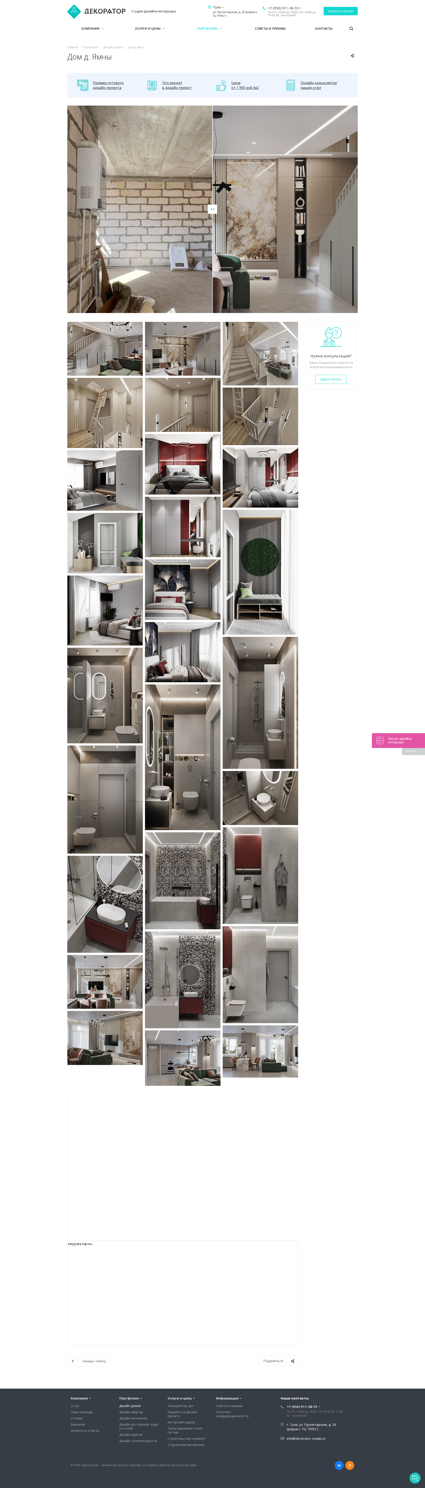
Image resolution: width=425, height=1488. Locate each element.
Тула (216, 7)
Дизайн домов (130, 1406)
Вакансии (78, 1424)
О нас (75, 1406)
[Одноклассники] (349, 1465)
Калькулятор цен (180, 1406)
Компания (90, 28)
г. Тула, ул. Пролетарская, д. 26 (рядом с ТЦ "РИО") (311, 1426)
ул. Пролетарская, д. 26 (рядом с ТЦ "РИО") (235, 14)
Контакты (323, 28)
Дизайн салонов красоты (138, 1441)
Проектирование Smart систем (185, 1430)
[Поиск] (351, 28)
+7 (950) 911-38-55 (283, 8)
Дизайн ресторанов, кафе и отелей (138, 1426)
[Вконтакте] (339, 1465)
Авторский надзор (181, 1422)
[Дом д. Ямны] (105, 349)
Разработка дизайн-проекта (183, 1414)
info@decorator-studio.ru (306, 1438)
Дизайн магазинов (133, 1418)
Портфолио (208, 28)
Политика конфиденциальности (232, 1414)
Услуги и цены (148, 28)
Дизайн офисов (131, 1434)
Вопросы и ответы (85, 1430)
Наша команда (82, 1412)
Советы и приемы (270, 28)
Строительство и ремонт (187, 1438)
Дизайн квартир (131, 1412)
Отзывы (77, 1418)
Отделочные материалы (186, 1445)
